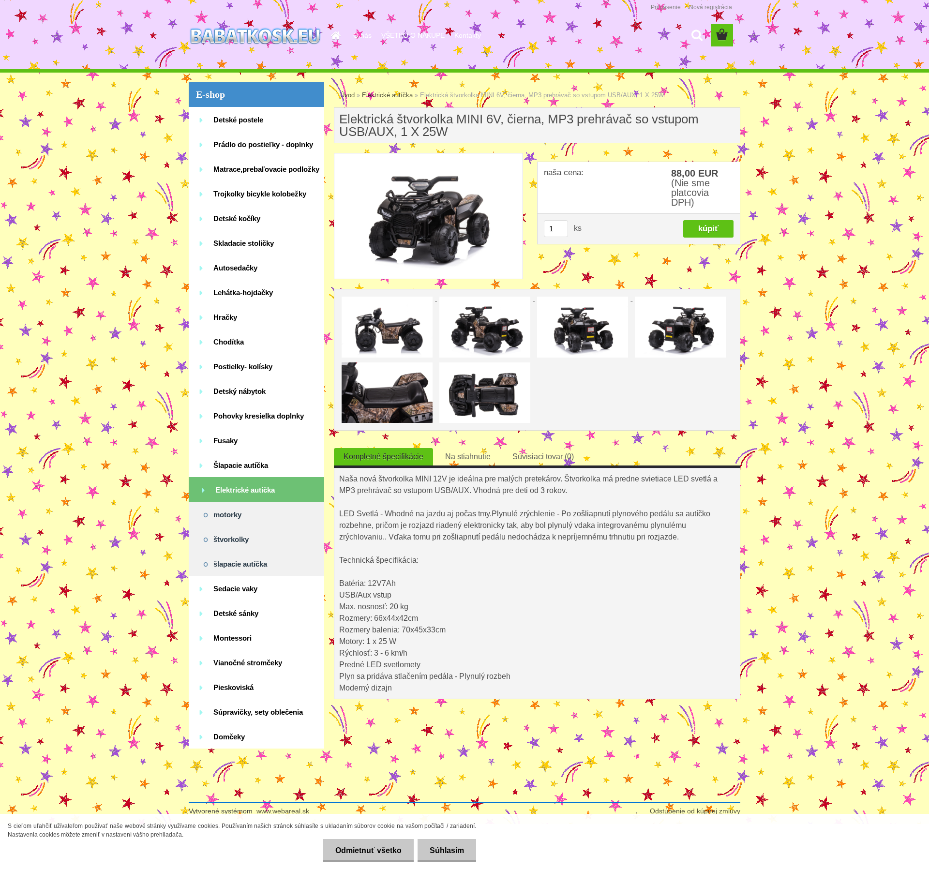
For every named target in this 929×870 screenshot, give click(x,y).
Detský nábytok (239, 391)
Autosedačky (235, 268)
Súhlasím (447, 850)
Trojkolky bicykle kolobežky (259, 194)
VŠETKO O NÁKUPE (413, 35)
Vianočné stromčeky (247, 663)
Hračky (225, 317)
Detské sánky (235, 613)
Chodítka (228, 342)
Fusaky (225, 440)
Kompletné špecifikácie (383, 456)
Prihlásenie (666, 7)
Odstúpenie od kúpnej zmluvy (695, 811)
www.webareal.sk (282, 811)
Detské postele (238, 120)
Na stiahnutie (468, 456)
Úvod (347, 95)
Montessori (232, 638)
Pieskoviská (233, 687)
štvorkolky (231, 539)
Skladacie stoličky (243, 243)
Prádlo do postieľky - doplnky (263, 144)
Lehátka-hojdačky (243, 292)
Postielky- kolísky (242, 366)
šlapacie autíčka (240, 564)
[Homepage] (335, 35)
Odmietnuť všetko (368, 850)
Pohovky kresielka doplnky (258, 416)
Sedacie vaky (235, 589)
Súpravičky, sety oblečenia (258, 712)
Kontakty (467, 35)
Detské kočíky (236, 218)
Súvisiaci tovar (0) (543, 456)
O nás (362, 35)
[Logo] (255, 36)
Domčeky (229, 737)
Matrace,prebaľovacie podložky (266, 169)
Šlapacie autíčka (240, 465)
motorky (227, 514)
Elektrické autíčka (245, 490)
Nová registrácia (710, 7)
